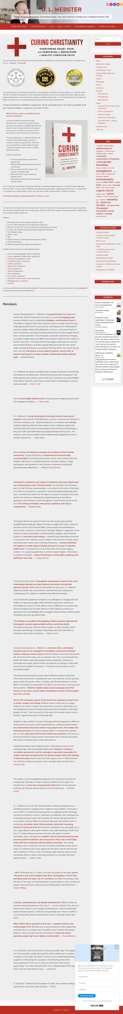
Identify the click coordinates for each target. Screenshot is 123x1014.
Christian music (101, 153)
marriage (116, 185)
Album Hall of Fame (107, 27)
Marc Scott (35, 384)
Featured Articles (38, 27)
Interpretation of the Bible (105, 270)
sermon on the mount (110, 196)
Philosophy (100, 82)
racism (110, 193)
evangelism (104, 171)
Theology (99, 130)
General (99, 79)
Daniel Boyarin (100, 312)
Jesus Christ (108, 182)
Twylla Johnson (42, 558)
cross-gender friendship (103, 163)
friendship (99, 176)
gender (106, 176)
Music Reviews (103, 100)
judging (117, 182)
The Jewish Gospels (102, 310)
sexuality (112, 199)
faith (115, 171)
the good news (113, 205)
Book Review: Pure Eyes (104, 258)
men (98, 187)
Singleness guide (102, 255)
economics (111, 168)
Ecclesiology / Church (103, 70)
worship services (101, 216)
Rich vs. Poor (100, 241)
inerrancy (99, 182)
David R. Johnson (100, 357)
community (101, 156)
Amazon (10, 256)
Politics (98, 85)
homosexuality (104, 179)
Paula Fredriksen (100, 307)
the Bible (101, 205)
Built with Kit (97, 1005)
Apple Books (11, 266)
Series (98, 103)
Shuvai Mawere (69, 936)
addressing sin (104, 148)
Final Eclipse (99, 330)
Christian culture (110, 151)
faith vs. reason (100, 174)
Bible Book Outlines (103, 64)
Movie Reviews (103, 97)
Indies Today (35, 858)
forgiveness (110, 174)
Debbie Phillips (19, 888)
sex (97, 200)
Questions (100, 88)
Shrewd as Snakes (104, 114)
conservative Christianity (107, 159)
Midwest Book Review (50, 467)
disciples (104, 168)
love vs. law (106, 185)
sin (97, 202)
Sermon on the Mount (105, 111)
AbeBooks (11, 271)
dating (98, 168)
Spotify (10, 269)
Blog (52, 27)
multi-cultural (105, 187)
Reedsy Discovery (13, 278)
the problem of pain (105, 211)
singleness (105, 202)
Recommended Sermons (85, 27)
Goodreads (43, 288)
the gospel (102, 208)
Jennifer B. (51, 969)
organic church (104, 190)
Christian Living (101, 67)
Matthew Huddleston (101, 332)
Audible (10, 264)
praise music (100, 194)
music (113, 188)
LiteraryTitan (19, 764)
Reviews (99, 91)
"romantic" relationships (105, 146)
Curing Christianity (19, 27)
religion (99, 196)
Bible (98, 61)
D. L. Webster (62, 9)
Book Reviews (103, 94)
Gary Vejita (44, 401)
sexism (102, 200)
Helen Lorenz (52, 633)
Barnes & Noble (12, 254)
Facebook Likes (108, 282)
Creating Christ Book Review (106, 261)
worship (108, 213)
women (99, 213)
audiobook (25, 261)
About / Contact (64, 27)
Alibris (9, 273)
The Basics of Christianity (107, 118)
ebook (19, 261)
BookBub (10, 283)
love (98, 185)
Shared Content (101, 126)
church (110, 153)
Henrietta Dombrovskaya (102, 327)
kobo (9, 276)
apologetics (99, 151)
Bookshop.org (12, 259)
